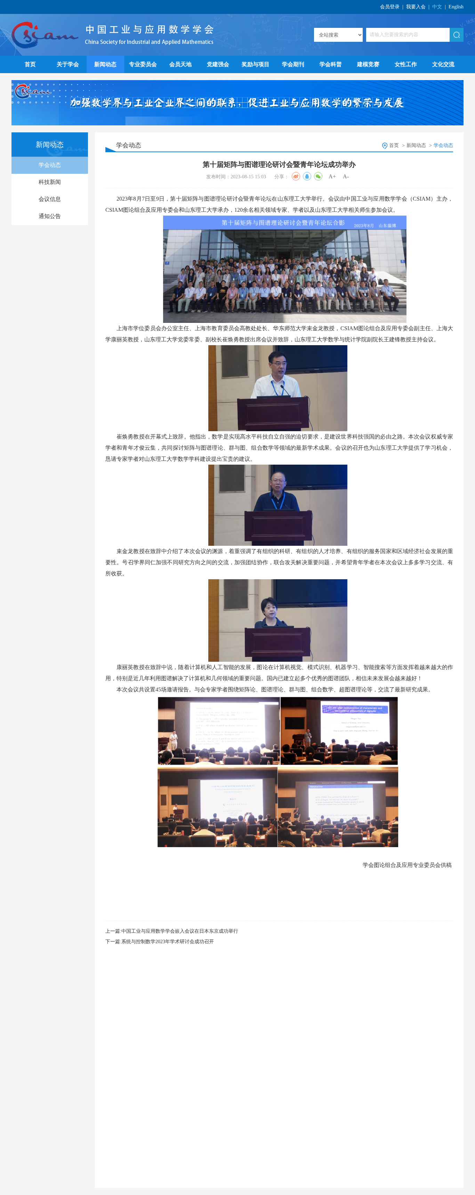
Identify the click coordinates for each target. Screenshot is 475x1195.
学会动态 (50, 165)
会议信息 (50, 199)
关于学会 (68, 64)
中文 (437, 6)
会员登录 (390, 6)
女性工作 (406, 64)
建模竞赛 (368, 64)
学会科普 (331, 64)
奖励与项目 (255, 64)
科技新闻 (50, 182)
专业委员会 (143, 64)
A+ (332, 176)
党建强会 (218, 64)
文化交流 (443, 64)
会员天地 (180, 64)
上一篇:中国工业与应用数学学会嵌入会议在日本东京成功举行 (171, 931)
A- (346, 176)
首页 (30, 64)
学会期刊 (293, 64)
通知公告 (50, 216)
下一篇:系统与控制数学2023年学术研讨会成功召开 (159, 941)
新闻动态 (105, 64)
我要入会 (416, 6)
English (456, 6)
